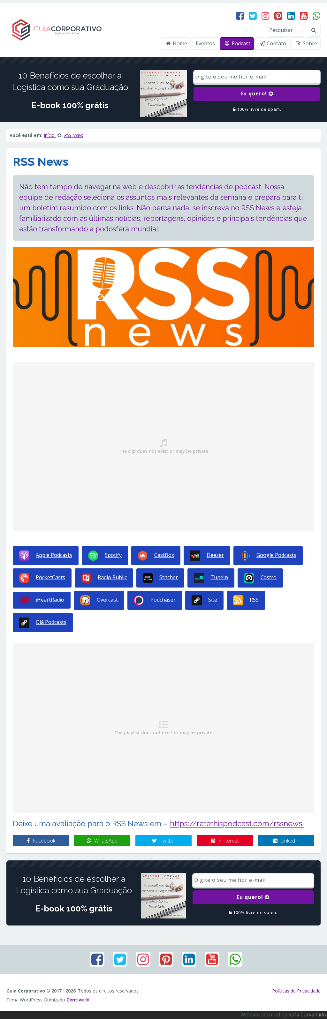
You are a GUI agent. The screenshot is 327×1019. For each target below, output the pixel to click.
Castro (269, 577)
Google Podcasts (276, 554)
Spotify (113, 554)
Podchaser (163, 599)
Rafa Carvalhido (307, 1014)
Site (212, 599)
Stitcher (168, 577)
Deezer (215, 554)
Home (179, 43)
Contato (275, 43)
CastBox (164, 554)
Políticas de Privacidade (296, 991)
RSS (254, 599)
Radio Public (112, 577)
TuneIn (219, 577)
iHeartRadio (50, 599)
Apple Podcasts (54, 554)
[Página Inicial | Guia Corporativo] (56, 29)
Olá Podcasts (51, 622)
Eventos (205, 43)
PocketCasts (50, 577)
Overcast (107, 599)
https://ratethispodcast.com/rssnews (237, 823)
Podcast (240, 43)
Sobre (309, 43)
